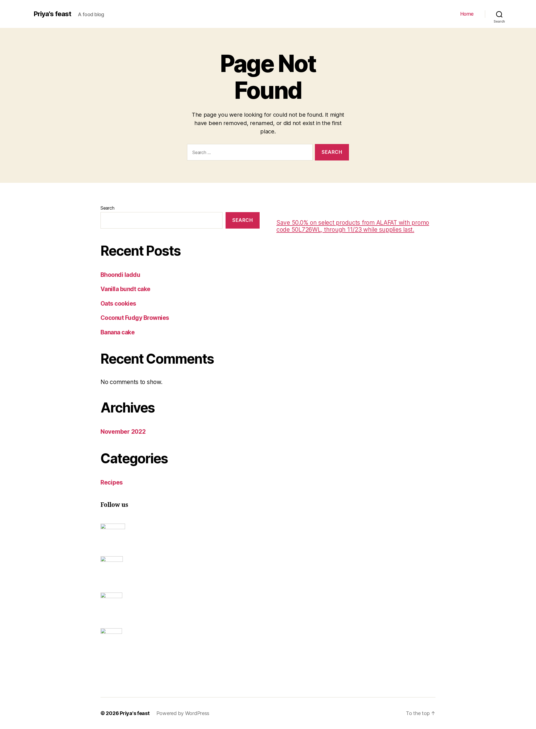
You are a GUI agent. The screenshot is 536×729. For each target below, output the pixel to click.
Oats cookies (118, 303)
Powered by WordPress (183, 713)
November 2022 (123, 431)
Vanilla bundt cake (125, 289)
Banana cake (117, 332)
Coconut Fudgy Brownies (134, 317)
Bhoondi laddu (120, 274)
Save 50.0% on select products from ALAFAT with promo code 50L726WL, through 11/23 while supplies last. (352, 226)
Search (107, 208)
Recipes (111, 482)
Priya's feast (52, 14)
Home (467, 14)
